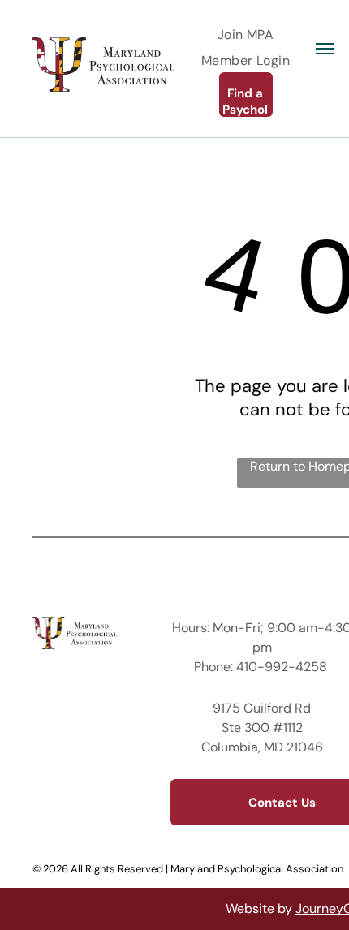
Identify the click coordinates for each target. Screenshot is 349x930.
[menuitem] (246, 34)
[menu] (324, 48)
